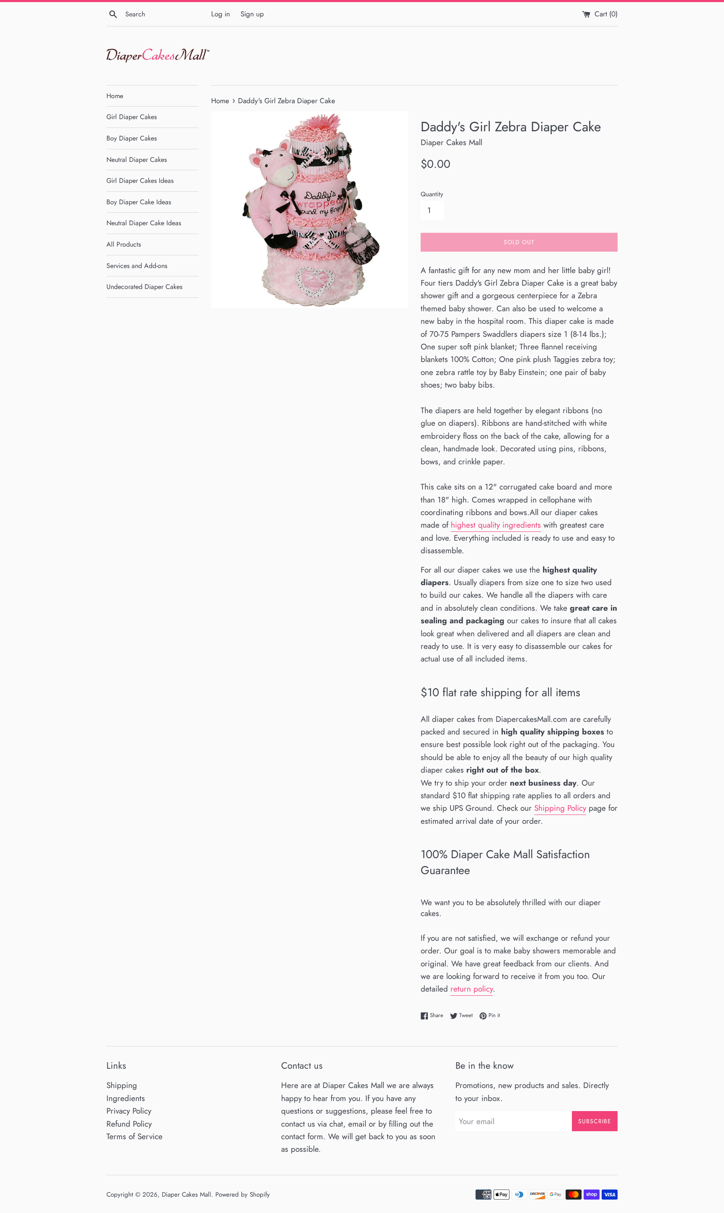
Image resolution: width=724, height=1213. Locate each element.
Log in (220, 14)
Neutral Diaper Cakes (136, 159)
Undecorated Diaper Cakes (144, 287)
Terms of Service (134, 1136)
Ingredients (125, 1098)
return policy (471, 988)
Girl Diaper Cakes (131, 117)
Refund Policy (129, 1124)
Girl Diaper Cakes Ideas (139, 180)
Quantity (432, 194)
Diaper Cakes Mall (186, 1194)
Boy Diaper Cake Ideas (138, 202)
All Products (123, 244)
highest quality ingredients (496, 525)
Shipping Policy (560, 808)
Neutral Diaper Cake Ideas (143, 223)
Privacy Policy (128, 1111)
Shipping (121, 1085)
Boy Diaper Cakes (131, 138)
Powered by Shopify (242, 1194)
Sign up (252, 14)
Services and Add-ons (136, 266)
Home (114, 96)
